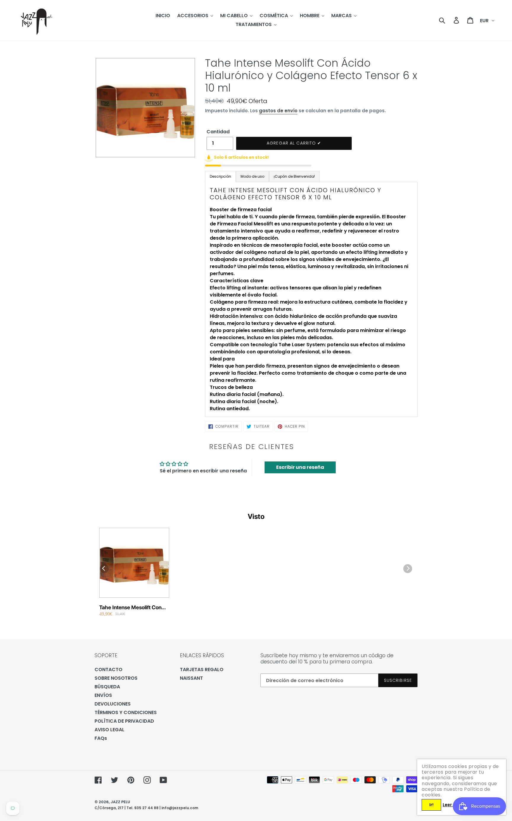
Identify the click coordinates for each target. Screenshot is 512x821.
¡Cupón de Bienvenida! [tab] (294, 176)
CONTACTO (108, 669)
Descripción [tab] (220, 176)
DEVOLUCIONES (113, 703)
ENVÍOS (103, 695)
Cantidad (218, 131)
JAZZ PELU (120, 802)
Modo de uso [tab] (252, 176)
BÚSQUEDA (107, 686)
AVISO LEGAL (109, 729)
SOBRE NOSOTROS (116, 678)
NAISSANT (191, 678)
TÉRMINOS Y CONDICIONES (126, 712)
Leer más (452, 805)
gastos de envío (278, 111)
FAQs (101, 738)
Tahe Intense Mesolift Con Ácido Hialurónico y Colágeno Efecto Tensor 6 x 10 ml (132, 607)
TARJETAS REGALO (201, 669)
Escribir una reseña (300, 467)
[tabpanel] (311, 299)
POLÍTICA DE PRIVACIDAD (124, 721)
